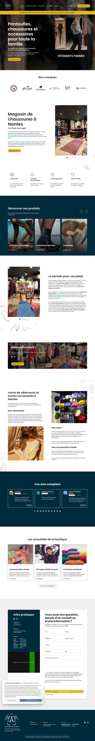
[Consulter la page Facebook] (12, 357)
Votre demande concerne (52, 657)
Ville (66, 651)
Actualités (49, 6)
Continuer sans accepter (10, 696)
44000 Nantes (19, 631)
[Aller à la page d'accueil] (8, 6)
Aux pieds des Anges (31, 6)
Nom (46, 631)
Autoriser (32, 662)
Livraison (56, 6)
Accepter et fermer (31, 700)
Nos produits (41, 6)
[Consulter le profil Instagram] (15, 357)
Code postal (48, 651)
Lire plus (29, 505)
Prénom (67, 631)
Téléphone (48, 638)
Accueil (22, 6)
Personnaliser (12, 700)
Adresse (47, 645)
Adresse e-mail (69, 638)
